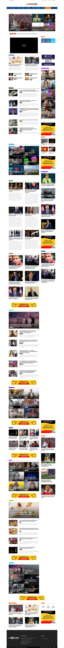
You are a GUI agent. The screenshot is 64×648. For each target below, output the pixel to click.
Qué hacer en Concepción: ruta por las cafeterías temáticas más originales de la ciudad (22, 514)
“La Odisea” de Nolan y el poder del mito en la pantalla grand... (13, 448)
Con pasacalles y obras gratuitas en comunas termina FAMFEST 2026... (13, 437)
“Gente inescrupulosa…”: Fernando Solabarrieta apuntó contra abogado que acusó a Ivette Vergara (28, 351)
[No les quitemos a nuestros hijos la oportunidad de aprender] (32, 185)
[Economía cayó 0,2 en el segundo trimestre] (13, 122)
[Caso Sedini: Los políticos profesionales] (32, 210)
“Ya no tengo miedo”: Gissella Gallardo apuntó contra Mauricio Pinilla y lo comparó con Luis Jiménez (27, 331)
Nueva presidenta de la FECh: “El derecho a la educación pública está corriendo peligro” (15, 468)
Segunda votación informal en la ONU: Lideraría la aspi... (48, 185)
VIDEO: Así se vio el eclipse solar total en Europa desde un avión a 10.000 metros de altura (31, 580)
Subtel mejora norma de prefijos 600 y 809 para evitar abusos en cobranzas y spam (15, 171)
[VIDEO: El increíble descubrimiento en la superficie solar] (44, 149)
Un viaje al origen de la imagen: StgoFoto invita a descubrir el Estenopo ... (24, 448)
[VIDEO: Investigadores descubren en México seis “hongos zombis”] (44, 141)
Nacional (34, 28)
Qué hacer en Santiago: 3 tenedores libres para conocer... (34, 74)
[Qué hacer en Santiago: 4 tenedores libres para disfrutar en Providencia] (13, 540)
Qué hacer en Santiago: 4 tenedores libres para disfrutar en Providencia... (28, 538)
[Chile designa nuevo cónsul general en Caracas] (48, 209)
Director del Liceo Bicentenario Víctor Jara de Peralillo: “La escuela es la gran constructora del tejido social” (31, 394)
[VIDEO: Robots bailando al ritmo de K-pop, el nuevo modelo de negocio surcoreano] (24, 320)
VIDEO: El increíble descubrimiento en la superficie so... (44, 153)
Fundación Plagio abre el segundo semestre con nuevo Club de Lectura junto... (23, 438)
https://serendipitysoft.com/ (22, 647)
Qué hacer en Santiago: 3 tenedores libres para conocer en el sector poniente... (28, 521)
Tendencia (26, 154)
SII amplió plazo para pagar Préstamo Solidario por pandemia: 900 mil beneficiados (29, 91)
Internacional (34, 17)
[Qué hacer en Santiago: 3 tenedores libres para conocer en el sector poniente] (27, 74)
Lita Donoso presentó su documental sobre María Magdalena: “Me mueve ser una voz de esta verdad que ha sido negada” (16, 414)
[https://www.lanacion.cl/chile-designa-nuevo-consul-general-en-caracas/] (16, 291)
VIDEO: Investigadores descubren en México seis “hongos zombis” (30, 570)
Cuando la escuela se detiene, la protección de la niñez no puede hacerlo (16, 238)
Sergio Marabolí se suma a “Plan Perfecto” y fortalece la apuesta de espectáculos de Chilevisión (28, 341)
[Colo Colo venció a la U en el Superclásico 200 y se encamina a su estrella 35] (20, 22)
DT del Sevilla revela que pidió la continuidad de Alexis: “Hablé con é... (48, 496)
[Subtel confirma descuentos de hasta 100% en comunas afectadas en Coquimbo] (16, 151)
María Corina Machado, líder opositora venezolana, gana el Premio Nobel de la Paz (16, 487)
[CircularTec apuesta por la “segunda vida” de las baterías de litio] (31, 170)
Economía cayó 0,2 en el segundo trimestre (28, 119)
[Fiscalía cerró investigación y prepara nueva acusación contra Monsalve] (11, 78)
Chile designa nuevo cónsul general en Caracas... (15, 298)
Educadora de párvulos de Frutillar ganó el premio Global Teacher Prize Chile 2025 (31, 478)
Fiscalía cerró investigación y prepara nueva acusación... (18, 78)
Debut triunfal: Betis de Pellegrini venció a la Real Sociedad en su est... (30, 626)
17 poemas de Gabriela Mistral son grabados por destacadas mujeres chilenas (16, 478)
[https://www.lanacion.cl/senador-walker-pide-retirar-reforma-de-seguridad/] (32, 276)
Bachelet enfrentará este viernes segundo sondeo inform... (47, 231)
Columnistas (10, 213)
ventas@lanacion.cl (26, 642)
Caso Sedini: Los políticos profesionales (30, 215)
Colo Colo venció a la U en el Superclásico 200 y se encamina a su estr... (48, 449)
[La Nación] (32, 4)
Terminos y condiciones (44, 647)
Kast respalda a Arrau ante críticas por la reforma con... (28, 33)
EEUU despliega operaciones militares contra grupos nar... (47, 200)
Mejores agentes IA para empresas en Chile (30, 153)
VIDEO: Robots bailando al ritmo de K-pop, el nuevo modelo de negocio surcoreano (22, 325)
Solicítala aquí (29, 643)
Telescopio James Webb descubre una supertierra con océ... (52, 153)
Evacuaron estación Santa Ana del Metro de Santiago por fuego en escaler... (15, 626)
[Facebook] (9, 0)
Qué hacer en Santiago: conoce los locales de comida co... (33, 78)
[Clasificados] (48, 129)
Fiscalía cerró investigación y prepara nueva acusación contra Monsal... (48, 265)
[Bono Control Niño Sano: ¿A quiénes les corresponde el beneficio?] (13, 103)
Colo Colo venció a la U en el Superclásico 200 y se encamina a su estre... (16, 613)
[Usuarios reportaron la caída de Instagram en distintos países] (31, 160)
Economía (21, 111)
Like (43, 38)
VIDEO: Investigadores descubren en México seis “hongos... (44, 144)
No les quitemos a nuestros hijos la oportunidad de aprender (31, 191)
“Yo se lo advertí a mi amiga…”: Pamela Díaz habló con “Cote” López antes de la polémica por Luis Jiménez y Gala (48, 104)
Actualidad (50, 647)
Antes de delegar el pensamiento (29, 238)
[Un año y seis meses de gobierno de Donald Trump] (16, 210)
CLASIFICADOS (53, 0)
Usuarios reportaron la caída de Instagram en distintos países (31, 162)
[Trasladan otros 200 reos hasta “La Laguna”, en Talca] (38, 27)
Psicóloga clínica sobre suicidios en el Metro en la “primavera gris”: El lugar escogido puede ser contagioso (31, 415)
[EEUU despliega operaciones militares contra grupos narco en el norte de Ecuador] (48, 193)
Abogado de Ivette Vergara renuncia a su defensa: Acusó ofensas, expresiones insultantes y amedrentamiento (28, 371)
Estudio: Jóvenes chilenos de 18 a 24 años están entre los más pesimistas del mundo (16, 590)
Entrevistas (11, 397)
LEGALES (49, 0)
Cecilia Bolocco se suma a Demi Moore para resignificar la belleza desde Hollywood (31, 468)
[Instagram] (10, 0)
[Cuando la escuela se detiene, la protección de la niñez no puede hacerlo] (16, 233)
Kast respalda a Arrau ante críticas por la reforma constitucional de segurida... (15, 283)
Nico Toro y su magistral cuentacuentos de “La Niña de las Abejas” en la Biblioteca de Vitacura (15, 395)
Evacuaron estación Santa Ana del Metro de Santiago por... (31, 65)
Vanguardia (11, 327)
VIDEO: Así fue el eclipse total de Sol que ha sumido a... (51, 144)
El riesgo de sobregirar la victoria (14, 191)
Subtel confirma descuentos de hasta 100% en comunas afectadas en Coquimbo (15, 152)
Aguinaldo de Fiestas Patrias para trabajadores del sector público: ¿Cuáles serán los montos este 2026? (28, 128)
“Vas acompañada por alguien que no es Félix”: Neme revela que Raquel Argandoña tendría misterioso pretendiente (28, 362)
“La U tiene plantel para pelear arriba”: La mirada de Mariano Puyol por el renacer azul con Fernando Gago (31, 405)
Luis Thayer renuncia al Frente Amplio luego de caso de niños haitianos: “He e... (31, 298)
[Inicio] (10, 8)
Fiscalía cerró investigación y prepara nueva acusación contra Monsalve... (15, 267)
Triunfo (11, 27)
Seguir (48, 38)
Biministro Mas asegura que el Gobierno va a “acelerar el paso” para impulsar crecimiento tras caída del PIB (29, 109)
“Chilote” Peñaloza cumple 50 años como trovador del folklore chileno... (34, 449)
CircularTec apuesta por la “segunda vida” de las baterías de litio (31, 171)
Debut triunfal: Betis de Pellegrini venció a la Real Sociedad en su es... (47, 465)
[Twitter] (12, 0)
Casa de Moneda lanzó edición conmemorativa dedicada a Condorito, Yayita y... (34, 438)
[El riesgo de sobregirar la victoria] (16, 185)
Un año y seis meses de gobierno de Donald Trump (15, 215)
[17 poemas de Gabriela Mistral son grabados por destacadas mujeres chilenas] (16, 476)
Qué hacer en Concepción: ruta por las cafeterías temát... (15, 65)
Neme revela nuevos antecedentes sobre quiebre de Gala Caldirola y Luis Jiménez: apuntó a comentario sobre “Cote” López (48, 114)
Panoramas (20, 435)
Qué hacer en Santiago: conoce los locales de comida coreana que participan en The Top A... (29, 529)
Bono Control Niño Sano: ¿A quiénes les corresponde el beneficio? (28, 101)
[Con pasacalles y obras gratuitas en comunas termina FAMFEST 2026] (13, 550)
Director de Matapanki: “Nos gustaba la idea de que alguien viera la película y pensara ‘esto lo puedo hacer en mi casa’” (16, 404)
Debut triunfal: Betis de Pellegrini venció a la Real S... (18, 74)
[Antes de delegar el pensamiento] (32, 233)
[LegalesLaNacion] (48, 65)
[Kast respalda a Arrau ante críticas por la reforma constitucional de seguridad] (49, 18)
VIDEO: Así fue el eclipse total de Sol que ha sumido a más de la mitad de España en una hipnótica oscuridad (31, 590)
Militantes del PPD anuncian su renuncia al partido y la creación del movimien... (32, 267)
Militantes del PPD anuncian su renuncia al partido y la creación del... (48, 281)
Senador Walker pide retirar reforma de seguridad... (31, 283)
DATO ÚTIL (21, 102)
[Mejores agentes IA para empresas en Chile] (31, 151)
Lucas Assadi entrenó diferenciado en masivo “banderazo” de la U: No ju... (47, 481)
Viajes (9, 63)
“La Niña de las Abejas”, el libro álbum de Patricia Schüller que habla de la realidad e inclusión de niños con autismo (31, 486)
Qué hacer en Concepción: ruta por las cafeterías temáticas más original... (31, 613)
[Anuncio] (23, 305)
